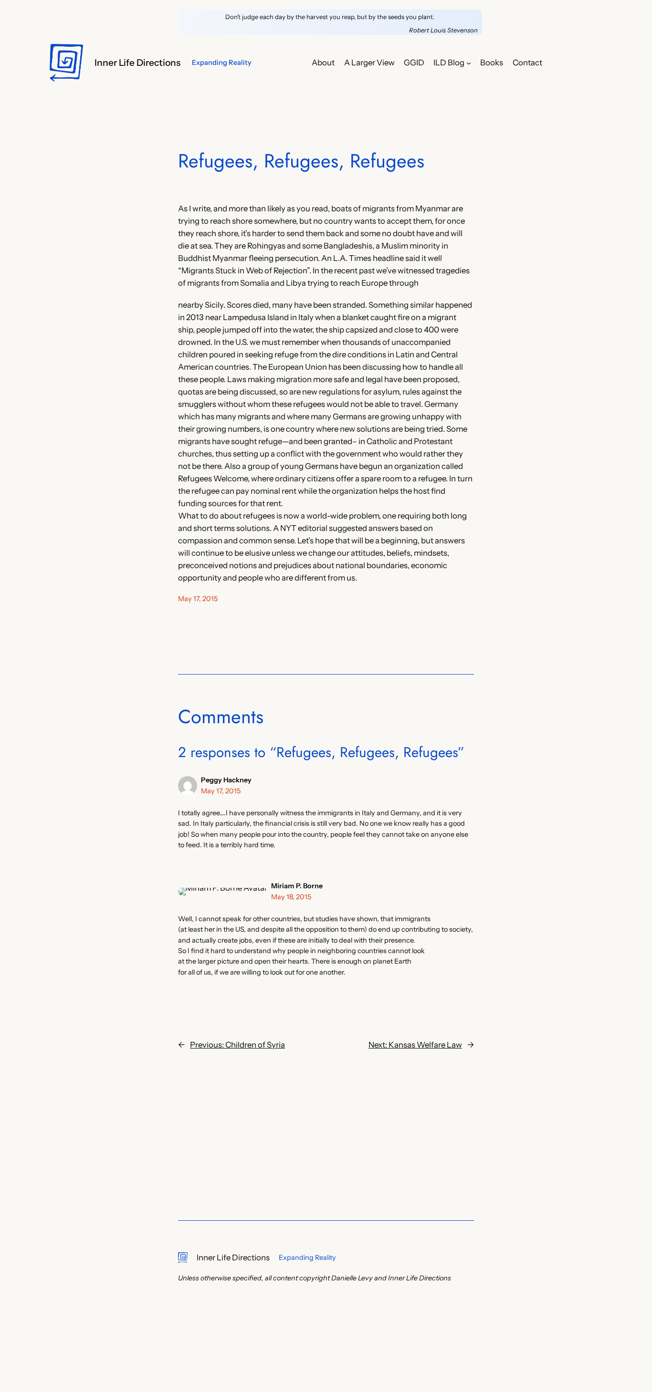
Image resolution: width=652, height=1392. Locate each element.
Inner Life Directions (137, 62)
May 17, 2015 (221, 791)
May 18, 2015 (291, 897)
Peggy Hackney (226, 780)
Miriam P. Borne (297, 886)
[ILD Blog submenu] (468, 62)
